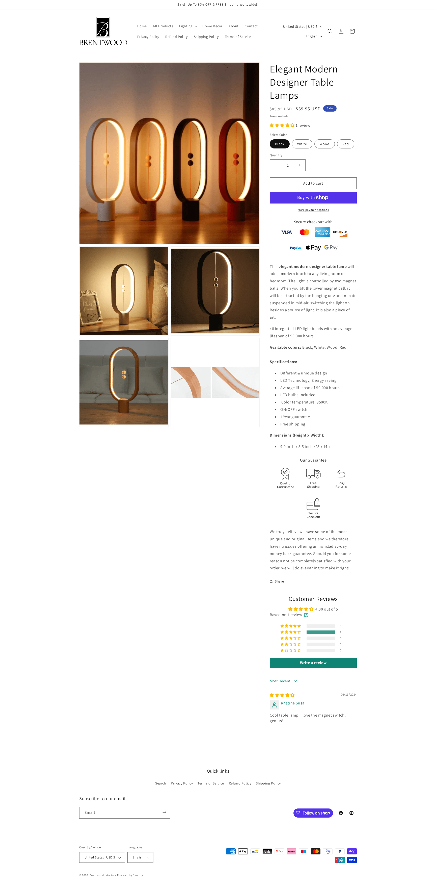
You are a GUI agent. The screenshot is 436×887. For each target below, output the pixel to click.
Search (160, 783)
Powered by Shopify (130, 875)
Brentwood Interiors (103, 875)
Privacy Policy (182, 783)
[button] (187, 26)
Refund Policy (240, 783)
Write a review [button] (313, 662)
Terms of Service (211, 783)
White (302, 144)
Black (279, 144)
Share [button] (279, 581)
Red (345, 144)
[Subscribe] (164, 812)
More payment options (313, 210)
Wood (325, 144)
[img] (282, 695)
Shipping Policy (268, 783)
